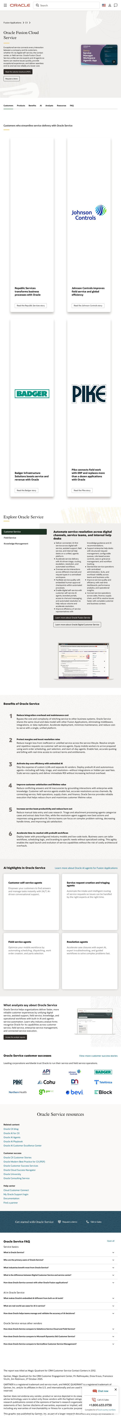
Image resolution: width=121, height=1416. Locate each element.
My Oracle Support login (16, 1194)
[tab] (24, 532)
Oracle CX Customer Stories (17, 1157)
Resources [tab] (61, 105)
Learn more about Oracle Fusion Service (72, 617)
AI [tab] (41, 105)
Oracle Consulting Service (17, 1178)
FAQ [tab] (72, 105)
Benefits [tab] (32, 105)
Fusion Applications (12, 22)
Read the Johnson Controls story (88, 305)
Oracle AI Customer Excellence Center (23, 1145)
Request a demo (11, 79)
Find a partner (11, 1202)
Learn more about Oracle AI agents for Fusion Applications (86, 867)
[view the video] (99, 55)
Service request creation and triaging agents (88, 884)
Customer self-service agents (25, 882)
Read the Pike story (82, 490)
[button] (5, 5)
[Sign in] (110, 5)
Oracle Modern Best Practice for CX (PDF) (24, 1161)
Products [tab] (21, 105)
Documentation (11, 1198)
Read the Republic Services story (31, 305)
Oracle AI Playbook (13, 1141)
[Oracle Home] (20, 5)
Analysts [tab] (49, 105)
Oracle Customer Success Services (21, 1165)
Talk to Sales (96, 1222)
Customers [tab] (8, 105)
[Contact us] (115, 5)
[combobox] (66, 5)
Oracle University (12, 1174)
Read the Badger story (26, 490)
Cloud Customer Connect (16, 1190)
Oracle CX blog (11, 1128)
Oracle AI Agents (12, 1137)
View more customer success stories (98, 1055)
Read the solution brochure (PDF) (18, 72)
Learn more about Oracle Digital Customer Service (77, 624)
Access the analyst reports (15, 1037)
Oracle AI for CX (11, 1133)
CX (26, 22)
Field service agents (19, 941)
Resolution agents (77, 941)
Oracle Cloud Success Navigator (20, 1169)
